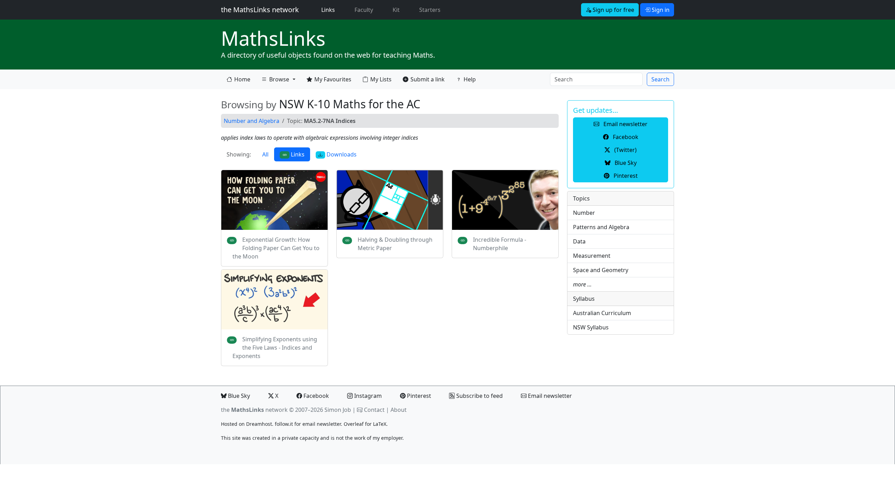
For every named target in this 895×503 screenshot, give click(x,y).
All (265, 154)
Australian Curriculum (602, 313)
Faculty (364, 10)
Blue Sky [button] (625, 163)
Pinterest (418, 396)
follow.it (284, 424)
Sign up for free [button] (612, 10)
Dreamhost (259, 424)
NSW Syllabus (591, 327)
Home (242, 79)
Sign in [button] (660, 10)
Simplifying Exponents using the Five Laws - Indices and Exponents (274, 347)
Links (329, 10)
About (399, 410)
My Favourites (332, 79)
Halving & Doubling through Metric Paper (395, 244)
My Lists (381, 79)
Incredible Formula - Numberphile (499, 244)
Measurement (591, 256)
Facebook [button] (624, 137)
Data (579, 241)
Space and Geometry (600, 270)
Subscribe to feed (479, 396)
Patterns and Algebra (601, 227)
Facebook (315, 396)
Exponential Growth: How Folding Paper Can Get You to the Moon (276, 248)
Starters (430, 10)
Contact (374, 410)
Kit (396, 10)
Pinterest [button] (625, 176)
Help (470, 79)
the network (254, 410)
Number (584, 213)
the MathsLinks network (260, 9)
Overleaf (354, 424)
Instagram (367, 396)
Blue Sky (238, 396)
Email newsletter (549, 396)
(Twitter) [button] (625, 150)
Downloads (341, 154)
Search (660, 79)
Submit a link (427, 79)
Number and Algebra (251, 121)
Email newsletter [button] (624, 124)
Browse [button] (275, 80)
